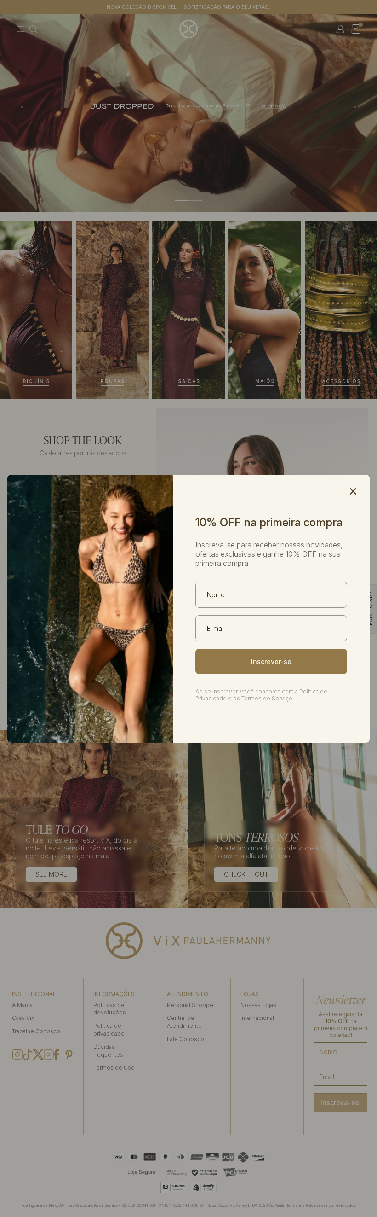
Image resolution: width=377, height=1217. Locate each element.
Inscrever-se (271, 661)
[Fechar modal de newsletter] (353, 491)
